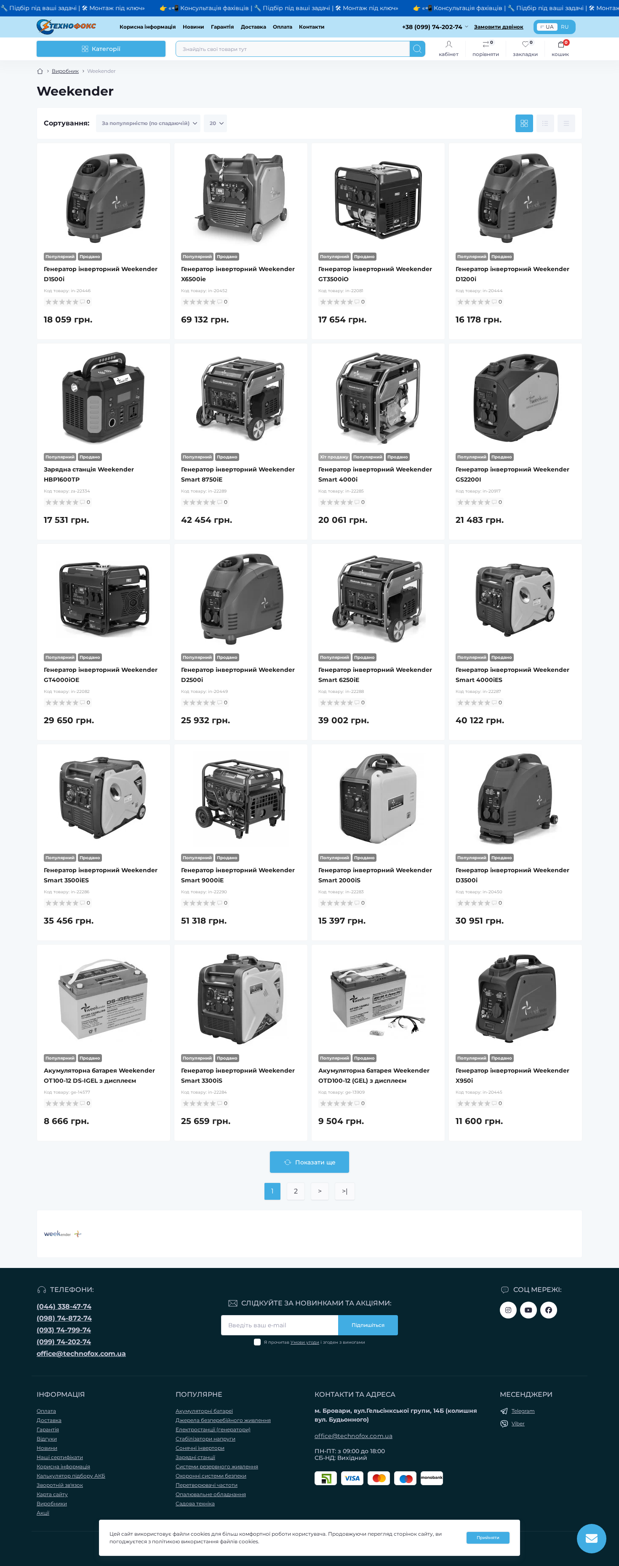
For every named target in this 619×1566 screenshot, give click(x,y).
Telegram (523, 1411)
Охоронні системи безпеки (211, 1476)
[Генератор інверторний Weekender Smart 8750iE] (241, 398)
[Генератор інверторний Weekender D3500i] (515, 799)
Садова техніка (195, 1503)
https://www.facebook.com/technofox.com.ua (548, 1310)
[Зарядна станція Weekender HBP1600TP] (103, 398)
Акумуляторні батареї (204, 1411)
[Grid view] (524, 123)
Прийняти (488, 1537)
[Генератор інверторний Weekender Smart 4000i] (378, 398)
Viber (518, 1423)
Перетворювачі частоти (206, 1485)
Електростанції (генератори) (213, 1429)
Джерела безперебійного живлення (223, 1420)
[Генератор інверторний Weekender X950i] (515, 999)
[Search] (417, 48)
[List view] (545, 123)
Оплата (282, 27)
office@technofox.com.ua (81, 1354)
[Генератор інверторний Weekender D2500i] (241, 599)
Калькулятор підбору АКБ (71, 1476)
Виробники (52, 1503)
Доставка (253, 27)
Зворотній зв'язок (60, 1485)
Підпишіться (368, 1325)
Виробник (65, 71)
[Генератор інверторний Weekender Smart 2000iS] (378, 799)
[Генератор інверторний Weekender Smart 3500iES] (103, 799)
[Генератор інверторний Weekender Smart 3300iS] (241, 999)
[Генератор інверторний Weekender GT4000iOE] (103, 599)
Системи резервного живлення (217, 1466)
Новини (193, 27)
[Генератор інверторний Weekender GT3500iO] (378, 198)
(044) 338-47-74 (64, 1306)
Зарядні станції (195, 1457)
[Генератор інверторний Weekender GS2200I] (515, 398)
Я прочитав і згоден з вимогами (314, 1342)
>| (345, 1191)
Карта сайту (52, 1494)
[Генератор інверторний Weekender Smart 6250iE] (378, 599)
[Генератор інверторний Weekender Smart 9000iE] (241, 799)
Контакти (312, 27)
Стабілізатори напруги (205, 1439)
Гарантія (222, 27)
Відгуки (47, 1439)
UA (550, 27)
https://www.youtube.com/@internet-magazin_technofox (528, 1310)
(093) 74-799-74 (64, 1330)
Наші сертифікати (60, 1457)
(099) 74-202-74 (64, 1342)
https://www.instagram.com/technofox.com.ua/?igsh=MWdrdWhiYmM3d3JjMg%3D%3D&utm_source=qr (508, 1310)
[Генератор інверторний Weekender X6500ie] (241, 198)
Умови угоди (305, 1342)
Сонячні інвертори (200, 1448)
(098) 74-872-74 (64, 1318)
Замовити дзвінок (498, 27)
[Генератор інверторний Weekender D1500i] (103, 198)
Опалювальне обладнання (211, 1494)
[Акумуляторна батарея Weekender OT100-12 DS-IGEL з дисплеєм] (103, 999)
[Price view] (566, 123)
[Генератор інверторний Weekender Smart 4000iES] (515, 599)
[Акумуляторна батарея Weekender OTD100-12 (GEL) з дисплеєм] (378, 999)
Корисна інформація (148, 27)
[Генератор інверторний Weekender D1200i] (515, 198)
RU (565, 27)
